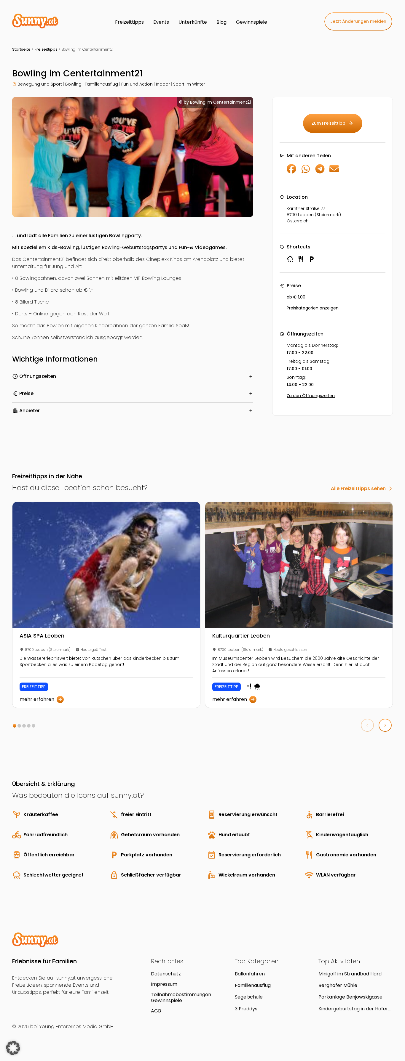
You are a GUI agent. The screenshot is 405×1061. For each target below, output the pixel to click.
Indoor (163, 84)
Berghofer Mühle (337, 985)
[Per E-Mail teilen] (334, 171)
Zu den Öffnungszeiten (311, 396)
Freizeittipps (46, 49)
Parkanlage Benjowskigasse (350, 997)
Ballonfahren (250, 974)
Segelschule (249, 997)
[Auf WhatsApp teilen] (305, 171)
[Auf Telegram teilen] (320, 171)
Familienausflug (101, 84)
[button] (14, 726)
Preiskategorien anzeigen (313, 308)
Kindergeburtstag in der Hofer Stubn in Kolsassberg (353, 1009)
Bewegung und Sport (39, 84)
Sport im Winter (189, 84)
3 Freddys (246, 1009)
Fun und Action (137, 84)
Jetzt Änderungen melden (358, 21)
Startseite (21, 49)
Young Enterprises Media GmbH (76, 1026)
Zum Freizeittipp (333, 123)
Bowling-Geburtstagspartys (134, 247)
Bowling (73, 84)
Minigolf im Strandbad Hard (350, 974)
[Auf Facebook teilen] (291, 171)
